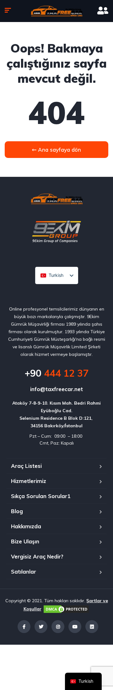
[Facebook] (24, 626)
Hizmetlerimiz (28, 481)
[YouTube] (74, 626)
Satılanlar (23, 571)
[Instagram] (57, 626)
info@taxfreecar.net (56, 389)
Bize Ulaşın (25, 541)
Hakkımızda (26, 526)
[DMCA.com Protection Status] (66, 609)
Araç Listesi (26, 466)
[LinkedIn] (91, 626)
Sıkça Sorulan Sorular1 (40, 496)
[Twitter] (41, 626)
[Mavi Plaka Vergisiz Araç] (56, 11)
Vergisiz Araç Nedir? (37, 556)
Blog (17, 511)
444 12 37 (56, 373)
